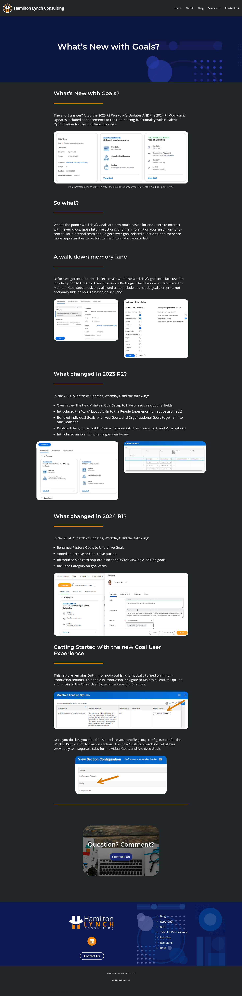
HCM (163, 948)
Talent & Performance (173, 932)
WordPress (67, 992)
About (189, 8)
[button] (219, 8)
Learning (165, 937)
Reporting (166, 921)
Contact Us (232, 8)
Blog (201, 8)
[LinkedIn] (91, 941)
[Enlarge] (184, 135)
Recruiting (166, 942)
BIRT (163, 927)
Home (177, 8)
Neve (39, 992)
